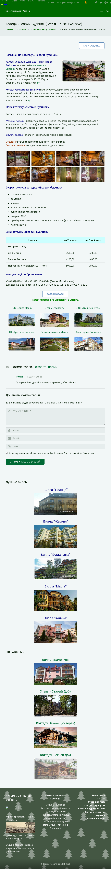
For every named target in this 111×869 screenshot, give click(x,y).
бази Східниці (91, 45)
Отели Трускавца (60, 814)
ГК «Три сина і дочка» (21, 332)
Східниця (21, 29)
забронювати (55, 294)
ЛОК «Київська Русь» (88, 308)
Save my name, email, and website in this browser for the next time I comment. (52, 453)
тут (38, 82)
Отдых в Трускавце (55, 804)
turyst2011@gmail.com (69, 2)
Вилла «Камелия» (55, 659)
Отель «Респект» (54, 308)
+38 (52, 2)
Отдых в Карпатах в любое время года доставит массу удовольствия (20, 848)
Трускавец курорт (50, 808)
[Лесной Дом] (18, 158)
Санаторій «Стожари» (88, 332)
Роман (20, 376)
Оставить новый (45, 367)
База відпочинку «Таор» (54, 332)
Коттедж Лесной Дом (55, 755)
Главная (9, 29)
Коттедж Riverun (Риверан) (55, 723)
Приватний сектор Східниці (43, 29)
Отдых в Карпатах (53, 818)
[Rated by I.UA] (12, 808)
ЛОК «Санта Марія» (22, 308)
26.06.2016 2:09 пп (34, 376)
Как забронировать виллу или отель (55, 821)
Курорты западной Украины (17, 11)
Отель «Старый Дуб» (55, 691)
